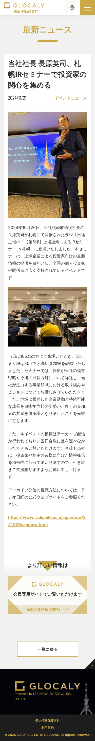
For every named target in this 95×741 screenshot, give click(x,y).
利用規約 (48, 728)
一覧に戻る (47, 649)
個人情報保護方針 (47, 720)
